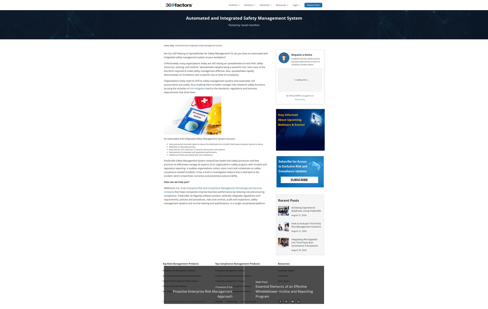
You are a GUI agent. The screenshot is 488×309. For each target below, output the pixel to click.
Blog (172, 45)
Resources (281, 5)
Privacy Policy (300, 99)
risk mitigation (197, 88)
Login (295, 5)
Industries (264, 5)
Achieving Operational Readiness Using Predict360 (306, 211)
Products (233, 5)
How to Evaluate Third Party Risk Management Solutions (306, 227)
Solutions (248, 5)
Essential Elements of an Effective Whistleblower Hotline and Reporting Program (284, 291)
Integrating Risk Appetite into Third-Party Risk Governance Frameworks (304, 245)
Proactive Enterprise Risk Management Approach (202, 294)
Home (166, 45)
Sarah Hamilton (250, 25)
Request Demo (313, 5)
